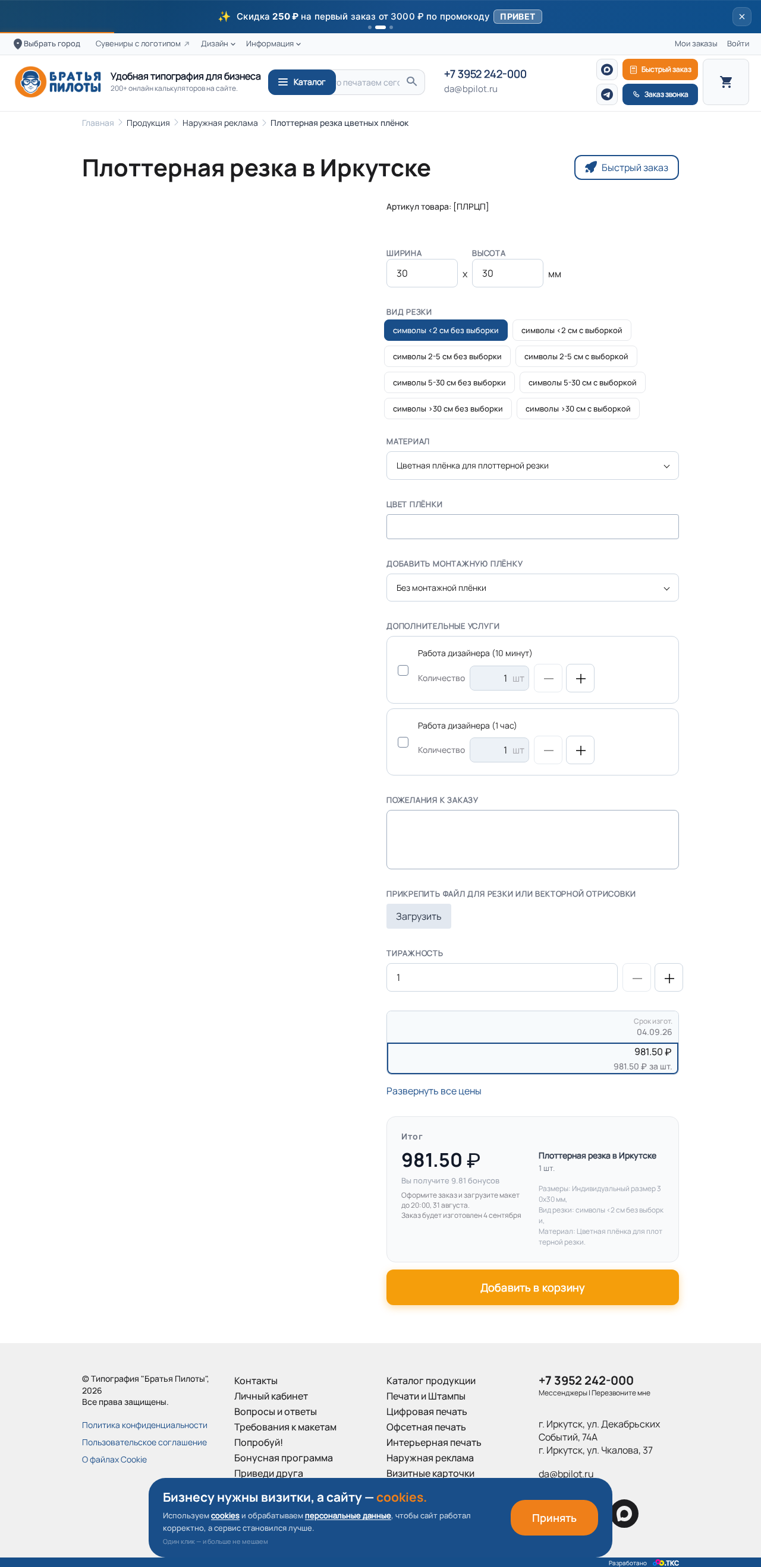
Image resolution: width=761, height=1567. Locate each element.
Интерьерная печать (434, 1442)
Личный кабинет (271, 1396)
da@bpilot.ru (471, 89)
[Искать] (411, 82)
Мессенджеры (563, 1393)
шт (518, 678)
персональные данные (348, 1515)
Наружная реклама (220, 122)
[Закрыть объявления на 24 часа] (741, 16)
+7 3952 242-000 (485, 74)
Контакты (256, 1380)
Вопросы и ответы (275, 1411)
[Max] (607, 69)
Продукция (148, 122)
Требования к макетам (285, 1426)
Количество (441, 677)
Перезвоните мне (621, 1393)
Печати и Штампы (426, 1396)
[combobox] (532, 465)
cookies (225, 1515)
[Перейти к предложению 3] (391, 27)
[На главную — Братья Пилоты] (57, 82)
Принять (554, 1518)
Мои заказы (696, 44)
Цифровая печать (426, 1411)
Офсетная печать (426, 1426)
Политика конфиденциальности (144, 1424)
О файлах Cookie (114, 1459)
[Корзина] (726, 82)
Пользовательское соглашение (144, 1442)
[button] (380, 16)
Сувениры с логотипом (138, 44)
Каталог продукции (431, 1380)
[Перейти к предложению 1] (370, 27)
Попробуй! (258, 1442)
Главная (98, 122)
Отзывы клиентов (274, 1488)
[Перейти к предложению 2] (380, 27)
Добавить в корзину (532, 1287)
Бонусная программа (283, 1457)
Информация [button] (270, 44)
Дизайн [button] (214, 44)
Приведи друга (268, 1473)
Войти (738, 44)
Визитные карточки (430, 1473)
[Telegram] (607, 94)
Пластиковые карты (431, 1488)
